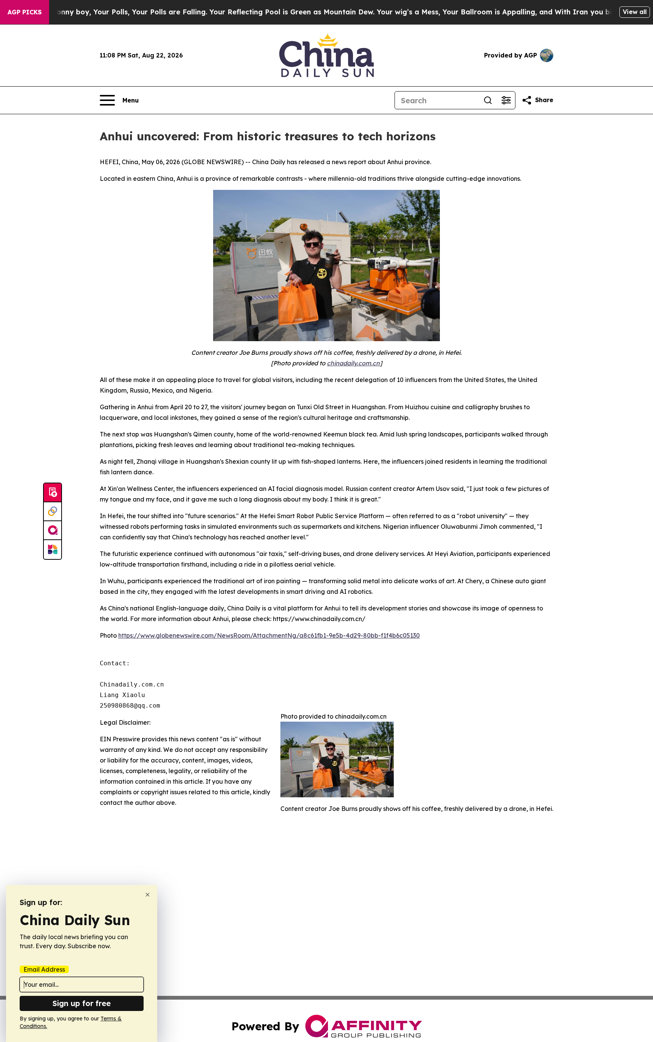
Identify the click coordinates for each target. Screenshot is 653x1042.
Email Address (44, 969)
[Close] (147, 894)
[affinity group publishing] (52, 530)
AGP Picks (25, 12)
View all (635, 12)
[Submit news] (52, 492)
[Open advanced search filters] (506, 100)
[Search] (488, 100)
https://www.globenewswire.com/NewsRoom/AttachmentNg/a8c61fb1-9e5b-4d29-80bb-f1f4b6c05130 (269, 635)
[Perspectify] (52, 511)
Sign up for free (82, 1003)
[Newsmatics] (52, 549)
